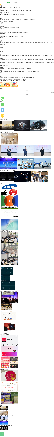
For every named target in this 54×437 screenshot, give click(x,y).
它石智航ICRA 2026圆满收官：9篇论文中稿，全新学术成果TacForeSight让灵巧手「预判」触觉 (8, 291)
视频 (6, 0)
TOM (1, 333)
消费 (9, 0)
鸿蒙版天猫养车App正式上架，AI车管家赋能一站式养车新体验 (5, 334)
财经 (7, 0)
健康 (8, 0)
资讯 (1, 0)
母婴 (5, 0)
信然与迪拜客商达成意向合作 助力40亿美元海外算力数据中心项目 (6, 231)
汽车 (10, 0)
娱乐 (2, 0)
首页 (0, 0)
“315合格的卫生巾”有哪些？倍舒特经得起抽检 (4, 369)
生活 (4, 0)
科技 (11, 0)
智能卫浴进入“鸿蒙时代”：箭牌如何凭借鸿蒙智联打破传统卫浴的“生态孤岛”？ (7, 132)
